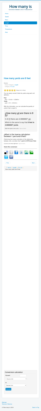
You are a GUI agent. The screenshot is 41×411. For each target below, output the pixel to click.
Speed (7, 16)
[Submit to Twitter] (6, 157)
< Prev (7, 163)
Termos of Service (7, 404)
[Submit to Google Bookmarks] (21, 152)
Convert (7, 375)
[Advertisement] (20, 55)
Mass (6, 20)
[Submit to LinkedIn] (11, 157)
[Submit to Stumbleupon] (26, 152)
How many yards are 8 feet (17, 78)
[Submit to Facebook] (16, 152)
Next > (34, 163)
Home (6, 13)
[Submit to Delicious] (6, 152)
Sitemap (4, 402)
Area (6, 32)
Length (7, 23)
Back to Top (35, 407)
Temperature (8, 29)
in (6, 382)
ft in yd (12, 86)
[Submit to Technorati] (31, 152)
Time (6, 26)
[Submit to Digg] (11, 152)
